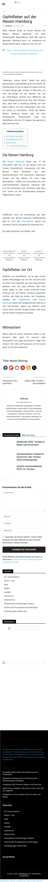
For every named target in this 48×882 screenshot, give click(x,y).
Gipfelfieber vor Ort (13, 139)
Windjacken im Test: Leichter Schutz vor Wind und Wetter (21, 795)
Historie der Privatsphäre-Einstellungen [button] (21, 607)
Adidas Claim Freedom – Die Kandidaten (35, 382)
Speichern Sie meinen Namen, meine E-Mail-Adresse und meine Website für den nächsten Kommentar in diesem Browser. (22, 540)
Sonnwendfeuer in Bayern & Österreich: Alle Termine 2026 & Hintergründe (30, 457)
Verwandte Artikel (11, 435)
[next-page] (8, 478)
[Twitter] (22, 862)
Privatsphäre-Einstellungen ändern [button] (19, 603)
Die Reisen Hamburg (13, 136)
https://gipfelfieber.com (24, 402)
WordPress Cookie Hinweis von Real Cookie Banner (21, 881)
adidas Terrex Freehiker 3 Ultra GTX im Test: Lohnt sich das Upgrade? (23, 789)
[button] (5, 368)
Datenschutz (9, 600)
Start (4, 11)
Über (6, 584)
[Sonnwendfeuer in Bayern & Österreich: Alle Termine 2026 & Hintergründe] (9, 457)
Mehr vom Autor (28, 435)
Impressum (9, 596)
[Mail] (29, 423)
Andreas (9, 26)
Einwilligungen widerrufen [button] (15, 611)
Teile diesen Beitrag (16, 146)
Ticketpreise (27, 221)
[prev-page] (4, 478)
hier (13, 221)
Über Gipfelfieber (11, 745)
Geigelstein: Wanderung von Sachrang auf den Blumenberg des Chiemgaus (20, 779)
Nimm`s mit (9, 580)
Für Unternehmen (11, 577)
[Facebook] (19, 423)
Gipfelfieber (24, 299)
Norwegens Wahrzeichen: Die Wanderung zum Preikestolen (20, 773)
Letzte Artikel (9, 768)
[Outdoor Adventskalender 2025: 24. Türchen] (9, 469)
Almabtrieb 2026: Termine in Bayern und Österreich (22, 784)
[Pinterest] (28, 862)
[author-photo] (24, 394)
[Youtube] (16, 862)
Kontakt (7, 592)
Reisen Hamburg (15, 161)
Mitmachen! (10, 143)
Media (6, 588)
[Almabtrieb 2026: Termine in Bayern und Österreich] (9, 444)
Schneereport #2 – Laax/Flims (11, 382)
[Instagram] (24, 423)
